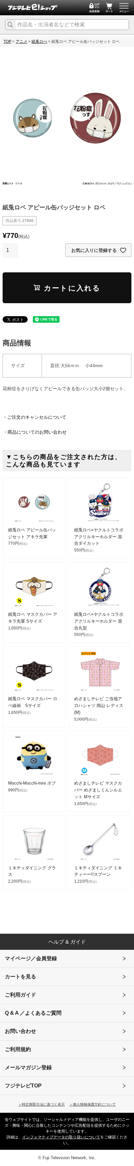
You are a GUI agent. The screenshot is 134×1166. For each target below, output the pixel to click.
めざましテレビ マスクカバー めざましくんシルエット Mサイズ (98, 790)
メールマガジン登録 (28, 1067)
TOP (7, 41)
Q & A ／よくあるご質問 (33, 1013)
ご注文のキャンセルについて (36, 417)
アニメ (21, 41)
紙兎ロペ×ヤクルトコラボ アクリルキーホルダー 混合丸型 (98, 621)
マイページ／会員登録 (31, 958)
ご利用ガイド (20, 995)
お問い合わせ (20, 1031)
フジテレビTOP (23, 1085)
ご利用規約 (18, 1049)
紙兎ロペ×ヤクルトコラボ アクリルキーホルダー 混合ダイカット (98, 536)
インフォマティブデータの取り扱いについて (61, 1137)
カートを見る (20, 976)
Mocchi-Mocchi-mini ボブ (32, 783)
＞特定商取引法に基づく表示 (41, 1104)
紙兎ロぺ (39, 41)
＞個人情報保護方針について (92, 1104)
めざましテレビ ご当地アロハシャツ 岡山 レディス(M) (98, 705)
